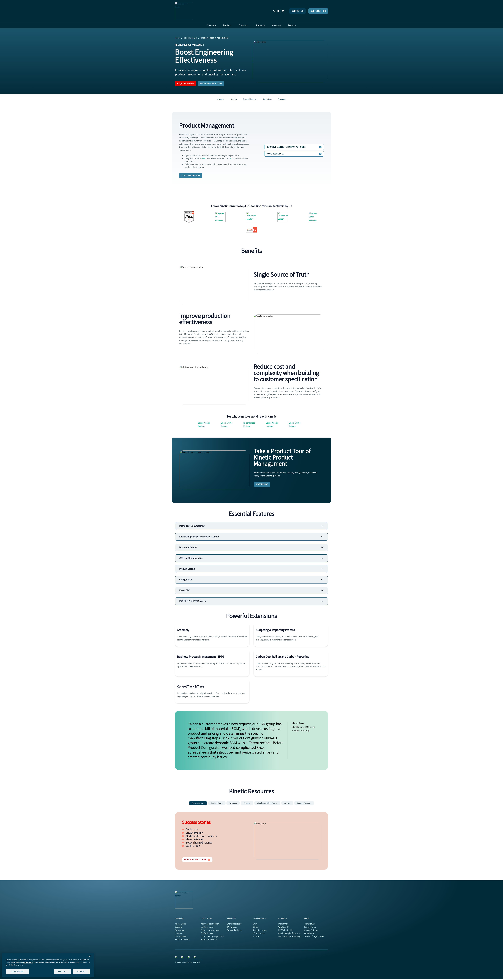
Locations (179, 933)
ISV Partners (232, 927)
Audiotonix (192, 829)
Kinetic (203, 38)
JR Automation (194, 833)
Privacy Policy (310, 927)
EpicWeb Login (207, 933)
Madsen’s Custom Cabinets (201, 836)
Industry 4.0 (283, 924)
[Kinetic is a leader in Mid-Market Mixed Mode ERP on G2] (314, 217)
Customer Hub (318, 11)
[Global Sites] (279, 11)
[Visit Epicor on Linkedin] (176, 957)
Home (177, 38)
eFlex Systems (258, 933)
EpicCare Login (207, 927)
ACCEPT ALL (81, 971)
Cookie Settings (311, 930)
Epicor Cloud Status (209, 939)
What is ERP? (283, 927)
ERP (195, 38)
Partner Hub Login (234, 930)
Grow (255, 924)
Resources (282, 99)
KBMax (255, 927)
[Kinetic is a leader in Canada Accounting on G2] (220, 217)
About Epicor (180, 924)
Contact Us (297, 11)
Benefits (234, 99)
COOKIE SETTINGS (17, 971)
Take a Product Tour (211, 83)
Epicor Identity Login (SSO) (212, 936)
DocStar (256, 936)
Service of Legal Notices (314, 936)
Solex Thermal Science (199, 842)
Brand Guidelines (182, 939)
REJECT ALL (62, 971)
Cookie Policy (28, 962)
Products (187, 38)
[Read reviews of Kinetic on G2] (251, 230)
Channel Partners (234, 924)
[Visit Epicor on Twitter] (182, 957)
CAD (230, 158)
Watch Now (262, 484)
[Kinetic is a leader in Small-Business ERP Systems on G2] (283, 217)
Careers (178, 927)
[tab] (198, 803)
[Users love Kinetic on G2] (189, 217)
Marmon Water (194, 839)
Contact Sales (181, 936)
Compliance (309, 933)
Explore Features (190, 175)
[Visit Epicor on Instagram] (189, 957)
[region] (48, 965)
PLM (203, 158)
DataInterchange (260, 930)
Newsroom (179, 930)
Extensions (267, 99)
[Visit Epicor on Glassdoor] (195, 957)
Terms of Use (309, 924)
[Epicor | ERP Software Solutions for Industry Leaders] (184, 11)
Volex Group (193, 846)
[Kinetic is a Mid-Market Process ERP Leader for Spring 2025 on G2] (251, 217)
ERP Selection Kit (285, 930)
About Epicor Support (210, 924)
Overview (220, 99)
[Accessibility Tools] (283, 11)
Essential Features (250, 99)
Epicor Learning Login (210, 930)
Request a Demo (185, 83)
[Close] (89, 956)
